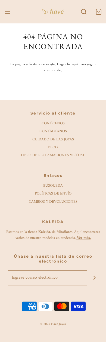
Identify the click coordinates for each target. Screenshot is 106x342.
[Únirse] (94, 277)
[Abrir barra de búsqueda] (83, 11)
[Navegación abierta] (7, 11)
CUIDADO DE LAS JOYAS (53, 140)
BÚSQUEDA (53, 186)
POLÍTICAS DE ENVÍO (53, 194)
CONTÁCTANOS (53, 131)
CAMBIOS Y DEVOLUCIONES (53, 202)
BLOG (53, 147)
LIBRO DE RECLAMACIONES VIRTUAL (53, 155)
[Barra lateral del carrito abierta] (98, 11)
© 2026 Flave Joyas (53, 324)
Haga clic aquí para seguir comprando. (70, 67)
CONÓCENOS (53, 124)
